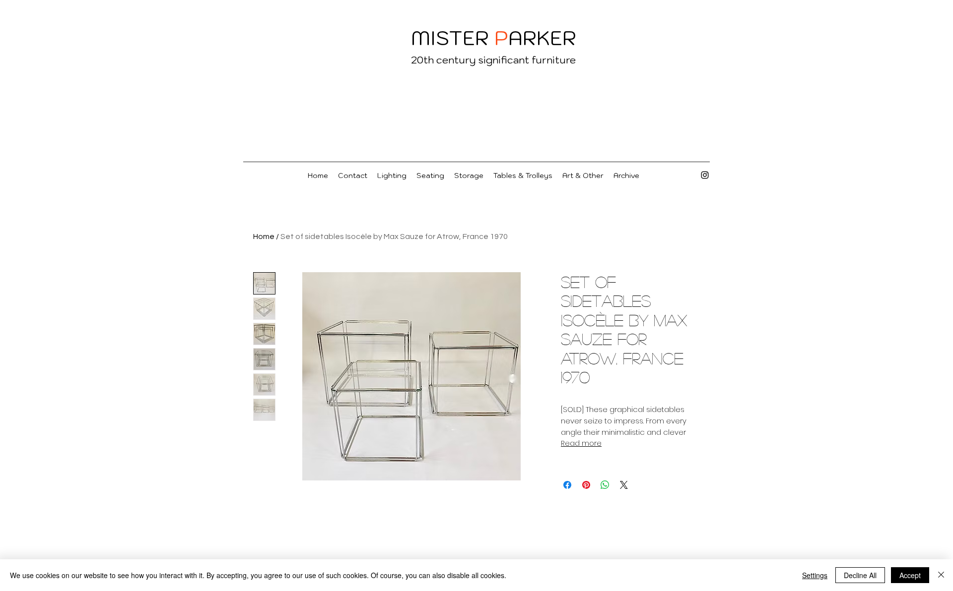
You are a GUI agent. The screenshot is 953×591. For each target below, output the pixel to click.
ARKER (542, 38)
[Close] (941, 575)
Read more (581, 443)
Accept (910, 575)
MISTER (450, 38)
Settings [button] (814, 575)
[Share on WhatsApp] (605, 485)
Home (263, 236)
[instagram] (705, 175)
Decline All (860, 575)
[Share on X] (624, 485)
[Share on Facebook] (567, 485)
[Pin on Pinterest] (586, 485)
